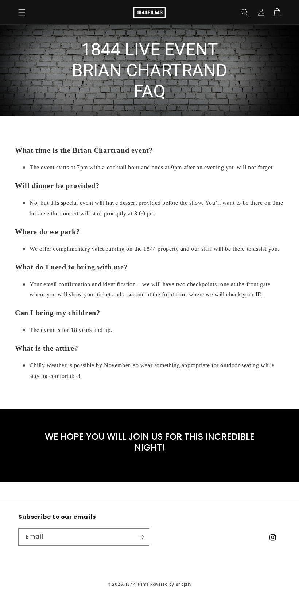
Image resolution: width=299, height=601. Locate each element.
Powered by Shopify (171, 584)
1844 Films (137, 584)
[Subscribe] (141, 537)
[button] (22, 12)
